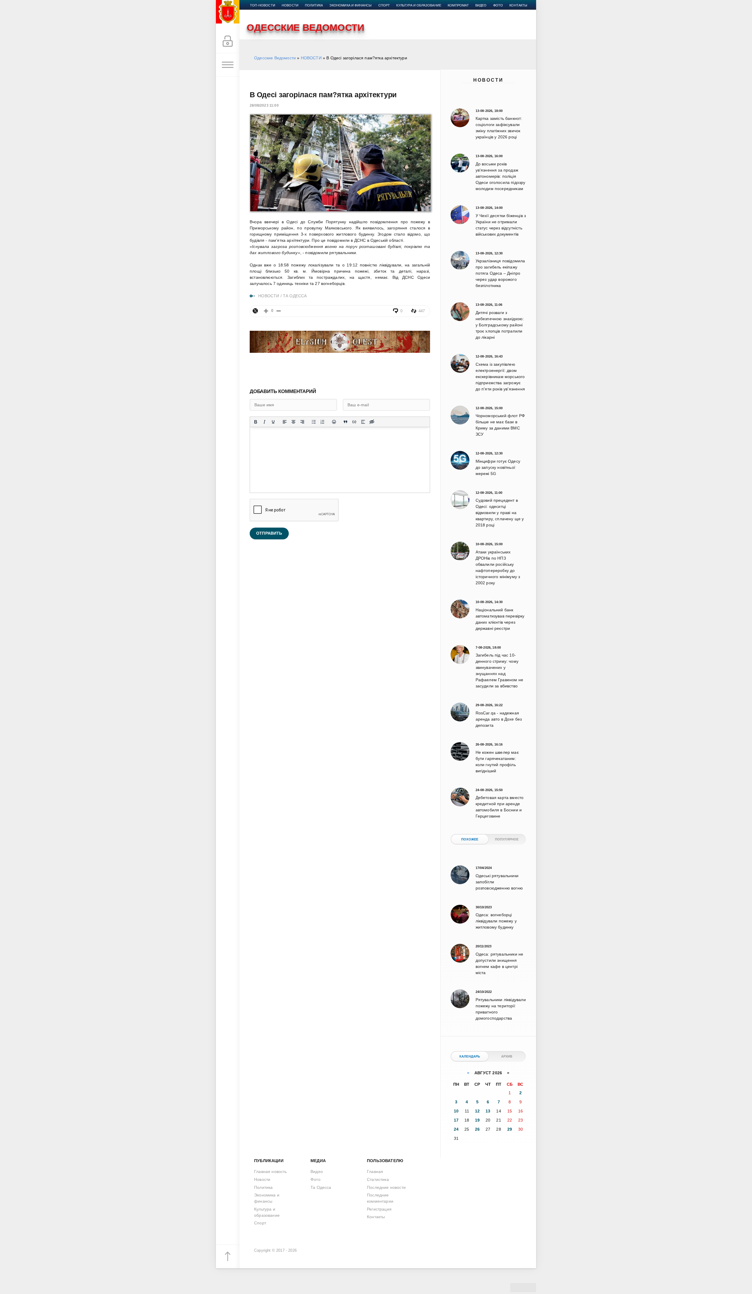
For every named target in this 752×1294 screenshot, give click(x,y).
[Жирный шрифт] (255, 421)
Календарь (469, 1056)
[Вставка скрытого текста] (371, 421)
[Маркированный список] (313, 421)
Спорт (384, 5)
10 (456, 1111)
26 (477, 1129)
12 (477, 1111)
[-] (278, 311)
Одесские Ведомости (275, 58)
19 (477, 1120)
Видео (481, 5)
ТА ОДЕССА (295, 295)
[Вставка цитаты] (345, 421)
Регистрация (379, 1209)
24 (456, 1129)
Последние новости (386, 1187)
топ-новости (262, 5)
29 (509, 1129)
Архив (507, 1056)
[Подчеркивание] (273, 421)
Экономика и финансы (350, 5)
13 (488, 1111)
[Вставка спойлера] (363, 421)
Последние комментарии (380, 1198)
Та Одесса (320, 1187)
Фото (498, 5)
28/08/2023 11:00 (264, 105)
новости (290, 5)
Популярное (507, 839)
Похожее (469, 839)
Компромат (458, 5)
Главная (375, 1171)
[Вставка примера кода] (354, 421)
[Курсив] (264, 421)
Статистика (378, 1179)
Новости (488, 80)
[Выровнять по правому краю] (302, 421)
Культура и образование (418, 5)
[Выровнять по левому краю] (284, 421)
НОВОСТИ (311, 58)
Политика (314, 5)
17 (456, 1120)
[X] (255, 310)
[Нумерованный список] (322, 421)
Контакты (518, 5)
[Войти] (227, 41)
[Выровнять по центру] (293, 421)
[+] (266, 311)
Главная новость (270, 1171)
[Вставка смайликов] (334, 421)
